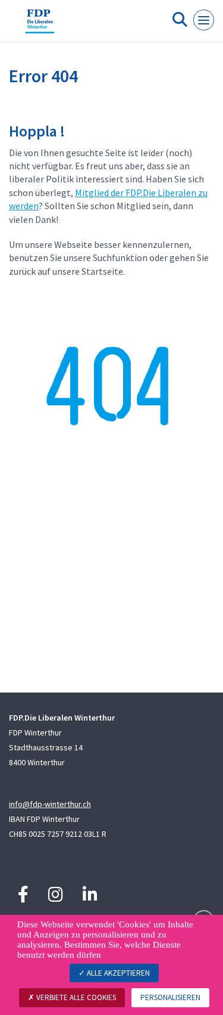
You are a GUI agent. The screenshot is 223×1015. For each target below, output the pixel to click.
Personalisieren (170, 997)
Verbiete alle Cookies (75, 997)
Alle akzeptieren (117, 973)
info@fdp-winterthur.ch (50, 804)
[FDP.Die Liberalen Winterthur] (40, 26)
